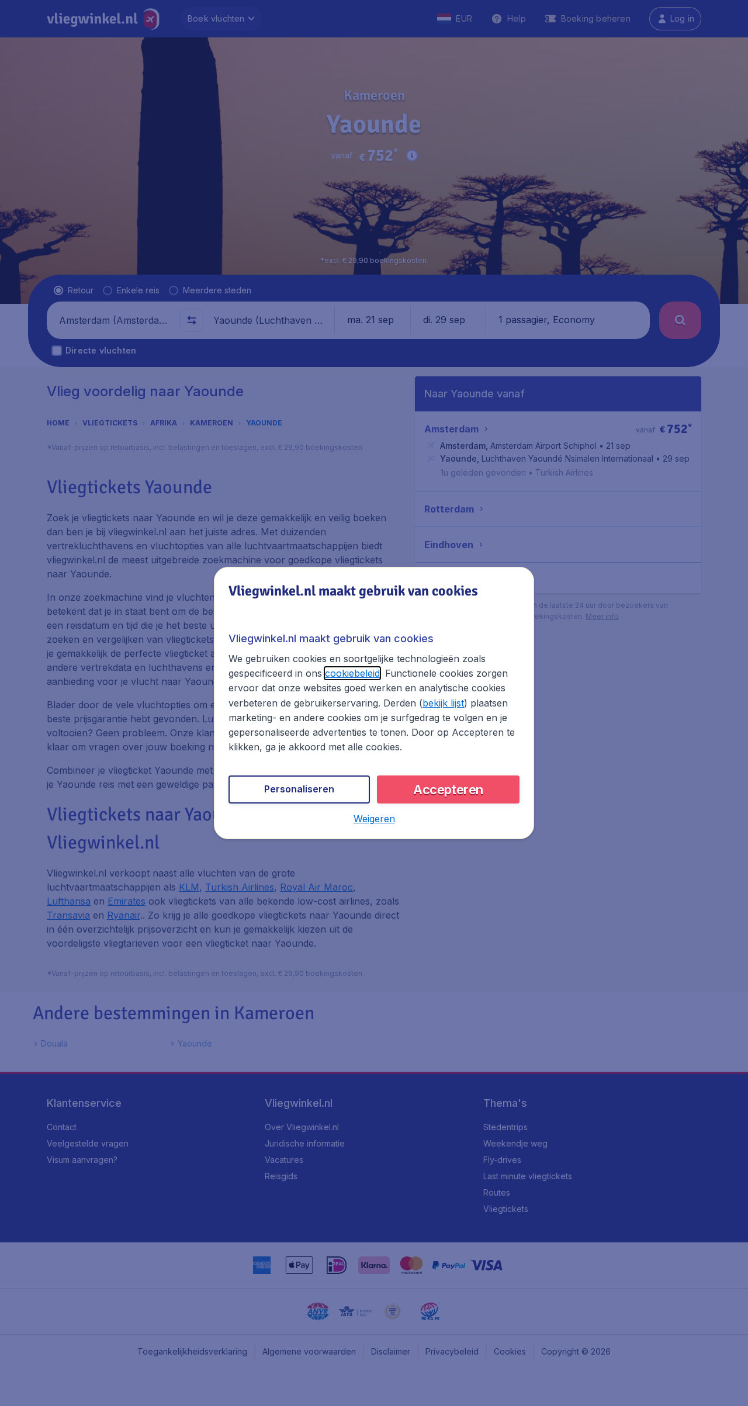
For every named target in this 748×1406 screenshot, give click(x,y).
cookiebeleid (352, 673)
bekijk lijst (443, 703)
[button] (374, 819)
